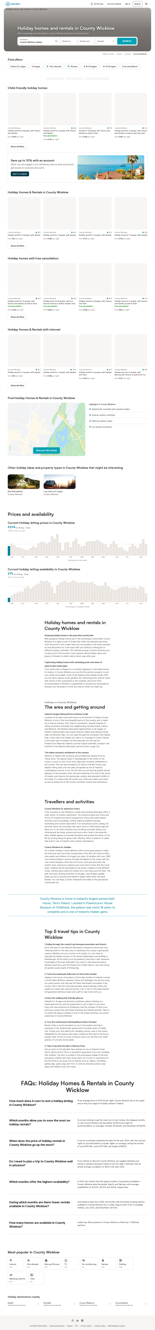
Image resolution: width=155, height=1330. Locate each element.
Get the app (98, 4)
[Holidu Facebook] (82, 1320)
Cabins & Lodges (18, 66)
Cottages (36, 66)
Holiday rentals (108, 54)
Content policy (99, 1326)
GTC (76, 1326)
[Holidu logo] (18, 4)
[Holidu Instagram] (72, 1320)
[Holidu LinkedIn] (77, 1320)
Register (137, 4)
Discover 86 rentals (46, 450)
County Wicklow (140, 54)
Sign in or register (20, 174)
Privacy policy (86, 1326)
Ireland (119, 54)
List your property (114, 4)
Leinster (127, 54)
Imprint (69, 1326)
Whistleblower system (116, 1326)
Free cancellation (130, 66)
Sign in (127, 4)
